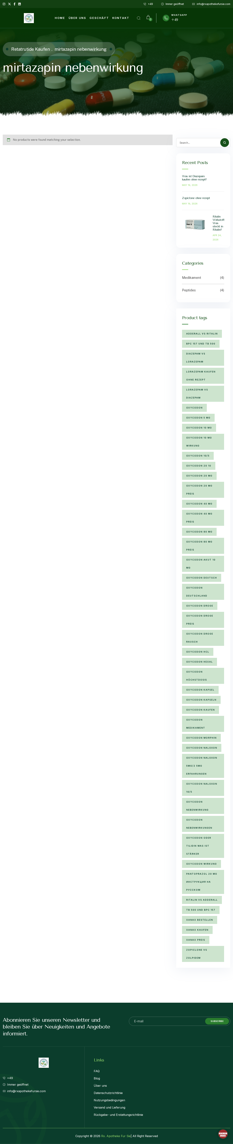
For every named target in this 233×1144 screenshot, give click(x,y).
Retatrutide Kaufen (30, 49)
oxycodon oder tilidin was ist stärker (198, 845)
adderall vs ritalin (202, 333)
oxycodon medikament (195, 723)
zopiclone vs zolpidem (196, 953)
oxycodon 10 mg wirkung (199, 441)
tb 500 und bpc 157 (200, 909)
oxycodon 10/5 (198, 455)
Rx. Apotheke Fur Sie (116, 1136)
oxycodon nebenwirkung (197, 805)
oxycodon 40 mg (199, 503)
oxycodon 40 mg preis (199, 517)
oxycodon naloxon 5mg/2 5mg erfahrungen (201, 765)
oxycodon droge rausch (199, 637)
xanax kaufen (197, 929)
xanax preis (195, 939)
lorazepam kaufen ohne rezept (201, 375)
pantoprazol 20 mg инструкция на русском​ (201, 881)
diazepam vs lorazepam (195, 357)
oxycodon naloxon (201, 747)
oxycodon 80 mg (199, 531)
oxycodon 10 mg (199, 427)
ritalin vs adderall (202, 899)
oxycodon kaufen (200, 709)
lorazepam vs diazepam (197, 393)
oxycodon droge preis (199, 619)
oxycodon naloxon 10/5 (201, 787)
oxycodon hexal (199, 661)
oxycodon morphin (201, 737)
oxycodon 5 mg (198, 417)
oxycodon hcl (197, 651)
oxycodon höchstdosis (196, 675)
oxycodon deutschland (196, 591)
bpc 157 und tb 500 (200, 343)
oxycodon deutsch (201, 577)
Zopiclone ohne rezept (196, 198)
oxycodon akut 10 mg (201, 563)
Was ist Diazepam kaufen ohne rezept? (194, 177)
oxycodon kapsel (200, 689)
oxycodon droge (199, 605)
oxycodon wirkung (201, 863)
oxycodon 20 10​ (198, 465)
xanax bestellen (199, 919)
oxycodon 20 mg (199, 475)
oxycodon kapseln (201, 699)
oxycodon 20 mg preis (199, 489)
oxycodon (194, 407)
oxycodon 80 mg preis (199, 545)
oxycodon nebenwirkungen (199, 823)
